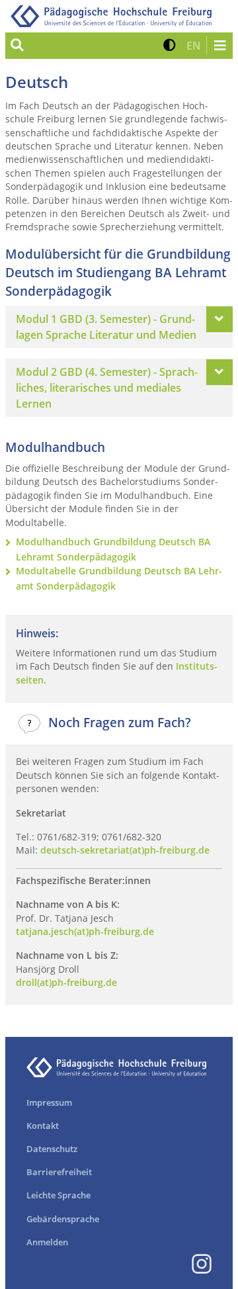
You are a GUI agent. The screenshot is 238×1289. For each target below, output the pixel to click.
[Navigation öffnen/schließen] (219, 46)
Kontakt (42, 1126)
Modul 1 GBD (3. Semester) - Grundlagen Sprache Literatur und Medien (106, 327)
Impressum (49, 1102)
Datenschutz (51, 1149)
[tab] (119, 327)
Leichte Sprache (58, 1195)
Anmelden (47, 1242)
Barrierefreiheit (59, 1172)
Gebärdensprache (62, 1219)
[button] (169, 45)
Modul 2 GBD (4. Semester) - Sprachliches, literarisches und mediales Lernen (107, 388)
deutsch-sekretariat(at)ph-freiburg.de (125, 850)
